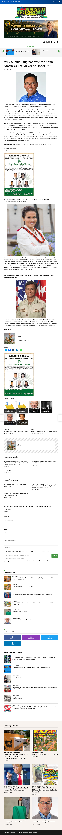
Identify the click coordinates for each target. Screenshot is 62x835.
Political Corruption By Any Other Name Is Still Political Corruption (22, 51)
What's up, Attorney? (23, 820)
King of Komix (45, 50)
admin (19, 336)
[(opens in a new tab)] (7, 587)
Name (5, 529)
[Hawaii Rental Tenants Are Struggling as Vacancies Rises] (2, 418)
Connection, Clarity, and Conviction (22, 619)
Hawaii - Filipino (16, 752)
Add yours (6, 511)
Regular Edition (39, 752)
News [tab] (6, 652)
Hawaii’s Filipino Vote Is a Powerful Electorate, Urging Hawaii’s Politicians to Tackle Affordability (16, 756)
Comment (6, 516)
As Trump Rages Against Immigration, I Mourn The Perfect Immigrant (32, 594)
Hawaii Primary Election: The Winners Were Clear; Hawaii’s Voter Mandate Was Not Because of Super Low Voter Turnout (34, 707)
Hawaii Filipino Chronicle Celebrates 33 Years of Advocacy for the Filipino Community (44, 790)
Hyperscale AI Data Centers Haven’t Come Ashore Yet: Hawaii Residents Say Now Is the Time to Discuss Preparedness (16, 462)
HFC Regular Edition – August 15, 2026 (15, 484)
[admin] (11, 445)
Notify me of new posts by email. (15, 558)
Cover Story (6, 752)
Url (4, 544)
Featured (11, 752)
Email (5, 537)
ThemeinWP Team (33, 832)
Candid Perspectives (8, 786)
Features (38, 820)
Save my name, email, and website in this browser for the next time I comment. (27, 551)
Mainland (17, 820)
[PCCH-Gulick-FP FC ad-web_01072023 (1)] (19, 154)
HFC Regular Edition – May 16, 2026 (22, 586)
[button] (3, 51)
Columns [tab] (19, 652)
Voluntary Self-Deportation (19, 611)
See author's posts (24, 340)
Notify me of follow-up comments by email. (18, 555)
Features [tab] (12, 652)
